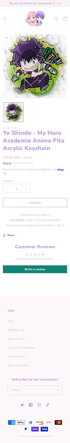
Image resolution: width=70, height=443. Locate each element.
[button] (5, 18)
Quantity (8, 181)
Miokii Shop (30, 436)
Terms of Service (18, 365)
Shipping (7, 163)
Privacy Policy (16, 356)
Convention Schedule (21, 347)
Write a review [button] (35, 269)
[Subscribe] (57, 390)
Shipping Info (16, 330)
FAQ (10, 321)
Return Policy (16, 338)
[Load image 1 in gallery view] (13, 112)
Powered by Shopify (43, 436)
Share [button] (11, 235)
